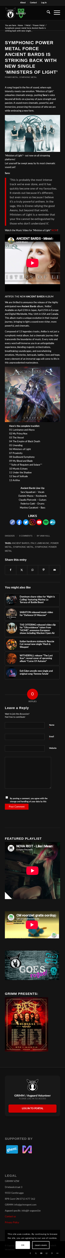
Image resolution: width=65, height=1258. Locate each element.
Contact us (10, 1216)
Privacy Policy (12, 1222)
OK (23, 1245)
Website (53, 748)
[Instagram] (32, 524)
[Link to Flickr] (57, 1253)
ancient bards (20, 543)
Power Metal (11, 77)
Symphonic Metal (28, 77)
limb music (43, 543)
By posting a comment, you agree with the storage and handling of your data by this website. (28, 801)
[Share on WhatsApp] (32, 570)
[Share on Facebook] (10, 570)
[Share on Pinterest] (43, 570)
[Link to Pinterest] (52, 1253)
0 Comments (25, 536)
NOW (54, 230)
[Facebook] (19, 524)
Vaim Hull (45, 536)
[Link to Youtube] (41, 1253)
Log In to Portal (32, 1108)
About (23, 3)
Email (51, 738)
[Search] (46, 13)
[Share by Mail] (54, 570)
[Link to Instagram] (46, 1253)
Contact (33, 3)
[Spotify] (46, 524)
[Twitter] (26, 524)
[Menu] (55, 13)
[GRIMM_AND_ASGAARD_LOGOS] (27, 13)
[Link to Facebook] (30, 1253)
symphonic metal (23, 547)
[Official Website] (12, 524)
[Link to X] (35, 1253)
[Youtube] (39, 524)
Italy (33, 543)
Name (51, 726)
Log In (44, 3)
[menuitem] (23, 3)
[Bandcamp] (52, 524)
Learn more (41, 1245)
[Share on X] (21, 570)
